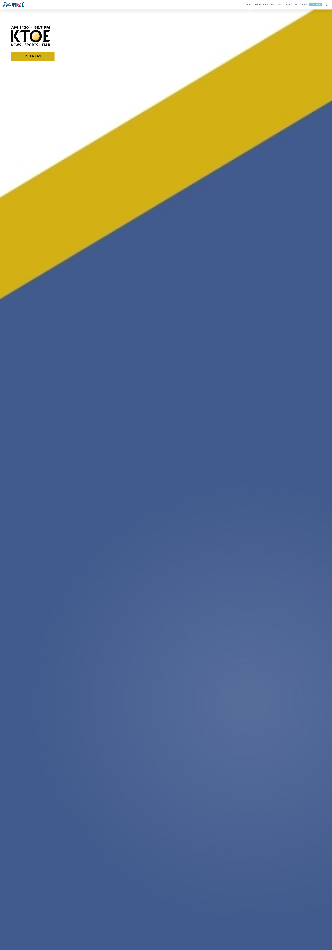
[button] (326, 5)
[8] (110, 14)
